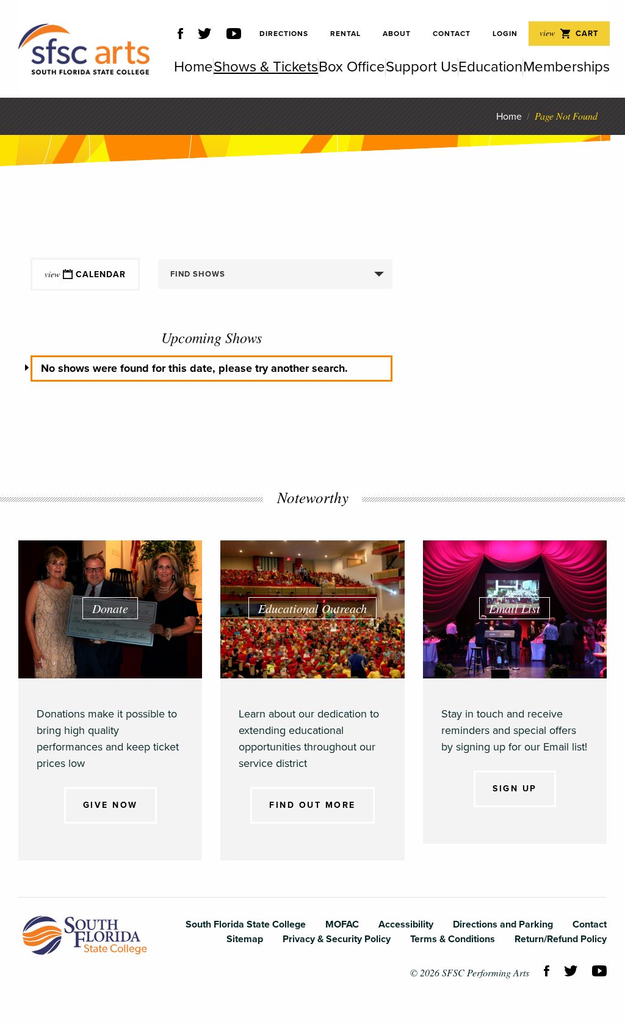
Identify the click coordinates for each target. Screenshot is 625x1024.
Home (509, 117)
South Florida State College (85, 935)
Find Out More (312, 805)
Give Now (110, 805)
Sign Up (515, 788)
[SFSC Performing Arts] (84, 49)
